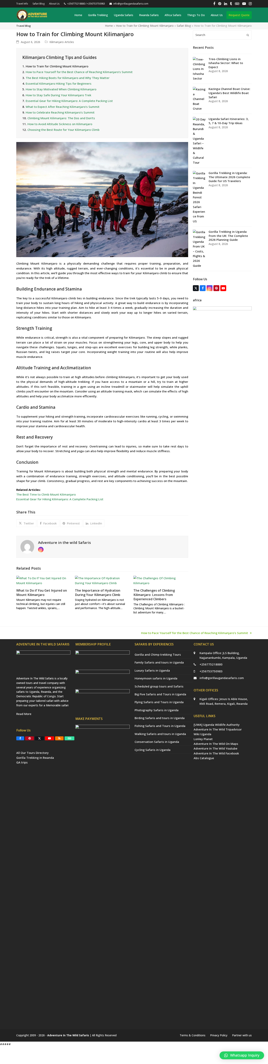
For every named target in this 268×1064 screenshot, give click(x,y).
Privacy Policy (218, 1035)
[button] (26, 523)
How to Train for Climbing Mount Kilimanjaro (145, 25)
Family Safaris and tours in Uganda (159, 662)
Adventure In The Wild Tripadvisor (218, 729)
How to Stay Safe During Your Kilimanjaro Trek (58, 95)
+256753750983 (211, 671)
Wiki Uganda (202, 734)
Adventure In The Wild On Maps (216, 744)
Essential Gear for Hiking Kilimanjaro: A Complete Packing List (69, 101)
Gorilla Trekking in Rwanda (35, 758)
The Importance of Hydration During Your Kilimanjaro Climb (97, 592)
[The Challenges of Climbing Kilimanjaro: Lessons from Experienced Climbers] (160, 580)
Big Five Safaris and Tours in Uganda (160, 694)
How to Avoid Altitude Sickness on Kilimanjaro (59, 124)
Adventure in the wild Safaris (64, 542)
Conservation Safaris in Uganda (157, 742)
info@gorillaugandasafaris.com (222, 678)
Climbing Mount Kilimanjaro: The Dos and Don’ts (61, 118)
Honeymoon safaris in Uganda (156, 678)
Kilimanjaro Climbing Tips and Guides (59, 57)
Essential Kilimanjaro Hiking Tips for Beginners (58, 83)
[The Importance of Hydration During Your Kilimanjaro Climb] (102, 580)
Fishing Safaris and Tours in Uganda (160, 726)
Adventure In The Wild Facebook (216, 753)
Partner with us (242, 1035)
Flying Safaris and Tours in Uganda (159, 702)
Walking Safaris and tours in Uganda (160, 734)
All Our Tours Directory (32, 753)
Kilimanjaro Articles (61, 42)
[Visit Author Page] (27, 546)
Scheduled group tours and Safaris (159, 686)
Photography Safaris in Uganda (157, 710)
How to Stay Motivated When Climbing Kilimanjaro (61, 89)
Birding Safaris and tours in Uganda (160, 718)
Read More (23, 714)
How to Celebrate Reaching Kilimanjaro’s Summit (60, 112)
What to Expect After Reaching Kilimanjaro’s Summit (62, 107)
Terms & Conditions (192, 1035)
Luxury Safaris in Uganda (152, 670)
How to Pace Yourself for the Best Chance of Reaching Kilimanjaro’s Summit (79, 72)
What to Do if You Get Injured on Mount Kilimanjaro (41, 592)
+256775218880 (211, 664)
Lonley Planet (203, 739)
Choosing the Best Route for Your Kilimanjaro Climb (63, 130)
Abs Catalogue (204, 758)
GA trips (22, 762)
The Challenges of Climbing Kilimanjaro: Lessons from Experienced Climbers (154, 594)
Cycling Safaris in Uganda (152, 750)
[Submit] (248, 35)
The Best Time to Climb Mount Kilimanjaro (46, 494)
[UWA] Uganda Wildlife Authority (217, 725)
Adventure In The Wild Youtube (215, 748)
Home (109, 25)
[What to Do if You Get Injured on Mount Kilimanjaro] (43, 580)
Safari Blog (184, 25)
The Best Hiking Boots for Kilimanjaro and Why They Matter (67, 78)
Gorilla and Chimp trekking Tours (158, 654)
